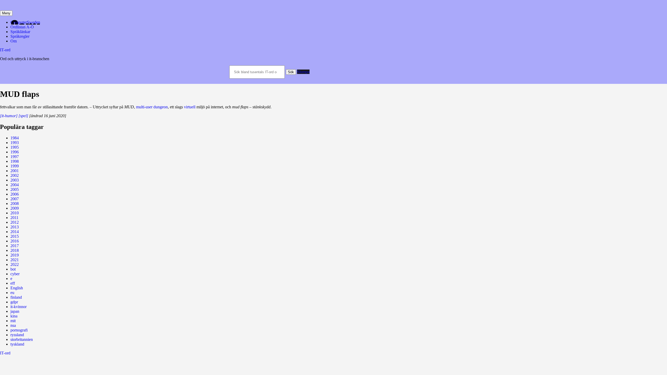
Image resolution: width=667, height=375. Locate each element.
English (16, 288)
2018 (14, 250)
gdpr (14, 302)
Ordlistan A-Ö (22, 27)
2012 (14, 222)
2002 (14, 175)
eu (12, 292)
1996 (14, 152)
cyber (15, 274)
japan (14, 311)
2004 (14, 185)
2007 (14, 199)
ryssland (17, 335)
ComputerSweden (25, 22)
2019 (14, 255)
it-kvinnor (18, 306)
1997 (14, 156)
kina (13, 316)
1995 (14, 147)
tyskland (17, 344)
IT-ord (5, 50)
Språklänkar (20, 31)
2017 (14, 245)
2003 (14, 180)
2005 (14, 189)
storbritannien (21, 339)
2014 (14, 231)
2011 (14, 217)
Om (13, 41)
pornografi (19, 330)
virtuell (189, 107)
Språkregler (19, 36)
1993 (14, 142)
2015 (14, 236)
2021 (14, 260)
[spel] (23, 116)
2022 (14, 264)
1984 (14, 138)
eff (12, 283)
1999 (14, 166)
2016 (14, 241)
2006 (14, 194)
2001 (14, 170)
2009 (14, 208)
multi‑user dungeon (152, 107)
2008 (14, 203)
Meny (6, 13)
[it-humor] (8, 116)
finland (16, 297)
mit (13, 320)
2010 (14, 213)
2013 (14, 227)
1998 (14, 161)
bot (13, 269)
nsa (13, 325)
